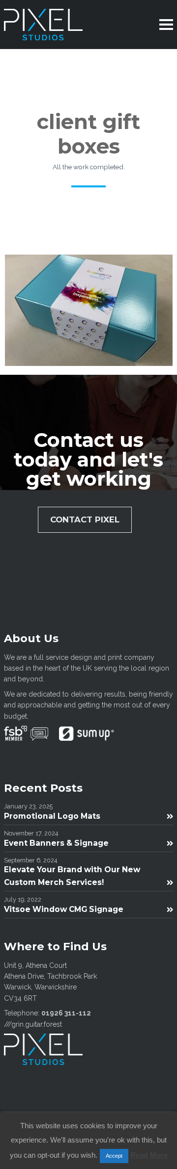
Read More (149, 1155)
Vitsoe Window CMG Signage (63, 909)
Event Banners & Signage (56, 843)
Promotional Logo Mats (52, 816)
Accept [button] (114, 1156)
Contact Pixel (84, 519)
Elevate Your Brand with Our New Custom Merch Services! (72, 876)
